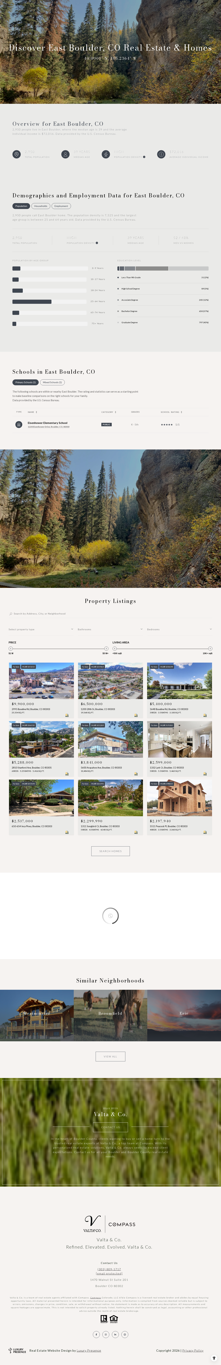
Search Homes (110, 851)
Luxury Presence (89, 1350)
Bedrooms (153, 629)
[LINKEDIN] (115, 1334)
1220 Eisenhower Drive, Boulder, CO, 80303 (48, 426)
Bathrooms (84, 629)
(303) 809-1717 (109, 1269)
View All (110, 1056)
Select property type (22, 629)
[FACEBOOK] (96, 1334)
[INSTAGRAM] (105, 1334)
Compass (95, 1297)
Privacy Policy (193, 1350)
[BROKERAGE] (124, 1334)
